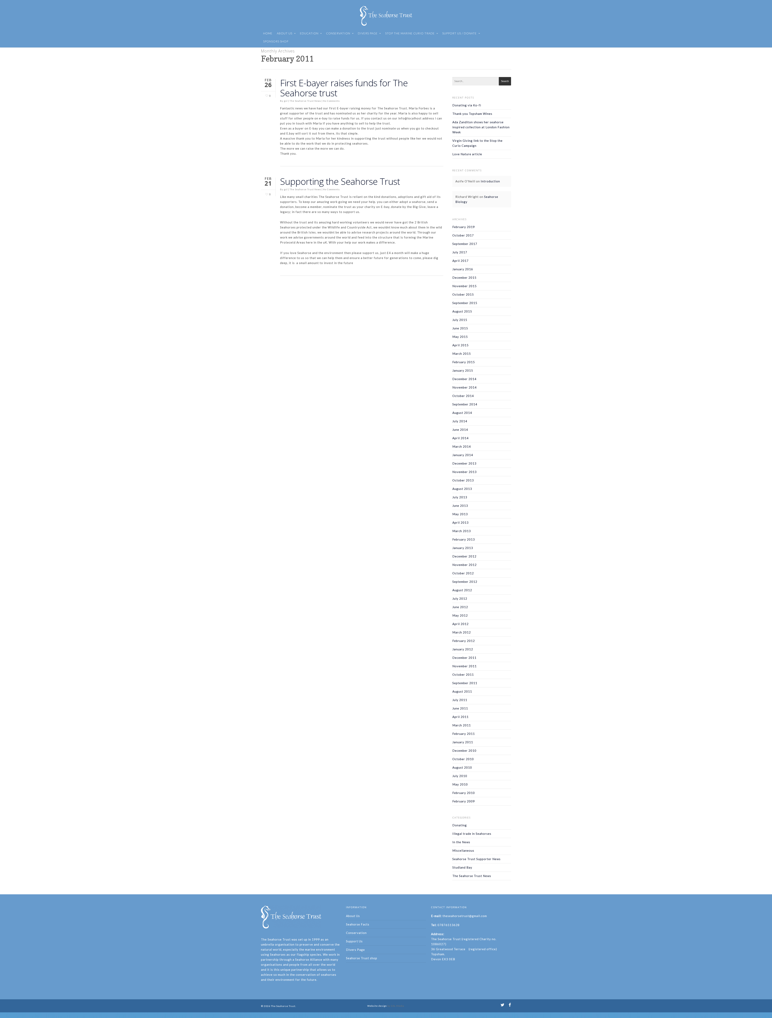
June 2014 (460, 429)
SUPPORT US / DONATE (459, 33)
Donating (459, 825)
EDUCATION (309, 33)
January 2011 (462, 742)
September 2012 (464, 581)
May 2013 (460, 514)
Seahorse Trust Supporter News (476, 859)
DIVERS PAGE (368, 33)
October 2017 (463, 235)
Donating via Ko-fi (466, 105)
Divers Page (355, 949)
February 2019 (463, 227)
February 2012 (463, 641)
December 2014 (464, 379)
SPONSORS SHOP (275, 41)
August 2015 (462, 311)
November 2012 (464, 565)
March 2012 (461, 632)
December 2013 (464, 463)
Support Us (354, 941)
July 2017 (459, 252)
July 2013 (459, 497)
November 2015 (464, 286)
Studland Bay (462, 867)
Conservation (356, 933)
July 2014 (459, 421)
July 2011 (459, 700)
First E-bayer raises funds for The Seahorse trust (344, 88)
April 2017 (460, 260)
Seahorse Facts (357, 924)
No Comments (331, 101)
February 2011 (463, 733)
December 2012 (464, 556)
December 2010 (464, 750)
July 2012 (459, 598)
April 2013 (460, 522)
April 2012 (460, 624)
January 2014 (462, 455)
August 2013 (462, 488)
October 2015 (463, 294)
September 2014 (464, 404)
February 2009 (463, 801)
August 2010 (462, 767)
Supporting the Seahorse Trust (340, 181)
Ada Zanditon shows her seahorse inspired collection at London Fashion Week (481, 127)
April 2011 (460, 717)
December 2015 (464, 277)
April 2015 (460, 345)
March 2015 (461, 353)
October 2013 (463, 480)
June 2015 (460, 328)
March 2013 (461, 531)
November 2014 (464, 387)
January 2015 (462, 370)
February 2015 (463, 362)
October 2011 (463, 674)
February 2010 (463, 793)
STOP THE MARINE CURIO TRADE (410, 33)
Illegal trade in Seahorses (471, 833)
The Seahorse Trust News (305, 101)
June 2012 (460, 607)
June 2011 (460, 708)
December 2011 (464, 657)
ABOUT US (284, 33)
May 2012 (460, 615)
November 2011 (464, 666)
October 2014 (463, 396)
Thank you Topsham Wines (472, 113)
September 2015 (464, 303)
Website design (377, 1005)
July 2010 (459, 776)
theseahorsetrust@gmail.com (464, 916)
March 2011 (461, 725)
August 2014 (462, 412)
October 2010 (463, 759)
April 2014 (460, 438)
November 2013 (464, 472)
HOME (267, 33)
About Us (353, 916)
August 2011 (462, 691)
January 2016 (462, 269)
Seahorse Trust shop (361, 958)
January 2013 (462, 548)
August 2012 (462, 590)
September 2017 (464, 244)
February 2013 (463, 539)
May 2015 (460, 336)
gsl (285, 101)
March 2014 (461, 446)
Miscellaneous (463, 850)
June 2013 (460, 505)
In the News (461, 842)
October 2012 (463, 573)
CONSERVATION (338, 33)
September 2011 (464, 683)
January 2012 (462, 649)
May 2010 (460, 784)
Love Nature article (467, 154)
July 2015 (459, 320)
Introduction (490, 181)
